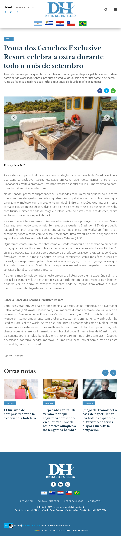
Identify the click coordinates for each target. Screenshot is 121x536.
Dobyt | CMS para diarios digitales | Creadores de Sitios (65, 530)
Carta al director (49, 501)
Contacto (94, 501)
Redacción (26, 501)
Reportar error (73, 501)
